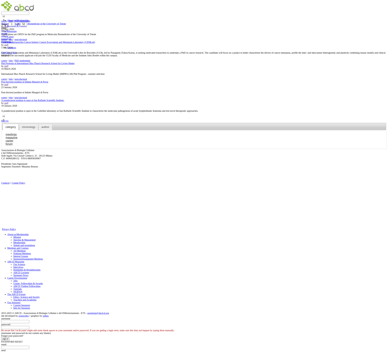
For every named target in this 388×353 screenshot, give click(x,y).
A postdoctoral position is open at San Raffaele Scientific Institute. (32, 100)
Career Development (17, 278)
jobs (11, 60)
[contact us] (3, 206)
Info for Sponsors (21, 308)
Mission (17, 237)
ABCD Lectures (21, 272)
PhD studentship (22, 60)
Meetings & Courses (17, 26)
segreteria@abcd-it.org (98, 313)
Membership (19, 242)
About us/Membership (18, 234)
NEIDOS (17, 291)
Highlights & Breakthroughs (26, 270)
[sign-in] (3, 221)
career (4, 60)
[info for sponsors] (3, 226)
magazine (11, 137)
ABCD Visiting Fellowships (26, 286)
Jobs (15, 280)
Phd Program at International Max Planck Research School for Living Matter (38, 63)
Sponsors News (20, 275)
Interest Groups (20, 256)
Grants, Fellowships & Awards (28, 283)
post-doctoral (21, 79)
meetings (11, 134)
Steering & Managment (24, 240)
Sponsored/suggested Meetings (28, 259)
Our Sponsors (13, 302)
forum (9, 143)
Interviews (18, 267)
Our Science (19, 264)
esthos (46, 316)
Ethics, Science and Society (26, 297)
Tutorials (17, 289)
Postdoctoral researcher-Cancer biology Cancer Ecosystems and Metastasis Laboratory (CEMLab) (48, 42)
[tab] (11, 127)
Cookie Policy (18, 183)
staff (6, 66)
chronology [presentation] (28, 127)
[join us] (3, 216)
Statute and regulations (24, 245)
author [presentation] (45, 127)
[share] (3, 211)
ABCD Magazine (15, 261)
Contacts (5, 183)
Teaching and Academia (24, 300)
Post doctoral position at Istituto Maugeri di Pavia (24, 82)
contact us (6, 41)
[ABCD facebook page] (3, 195)
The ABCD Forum (16, 294)
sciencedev (23, 316)
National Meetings (22, 253)
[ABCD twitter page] (3, 190)
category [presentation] (10, 127)
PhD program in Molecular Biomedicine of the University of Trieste (33, 23)
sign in (4, 36)
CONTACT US (9, 52)
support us (6, 39)
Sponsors (11, 47)
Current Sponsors (21, 305)
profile (4, 33)
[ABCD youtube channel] (30, 185)
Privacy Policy (9, 229)
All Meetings (19, 250)
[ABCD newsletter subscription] (3, 201)
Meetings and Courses (17, 248)
